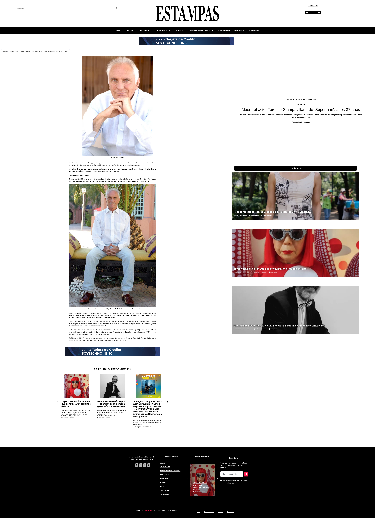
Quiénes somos (209, 512)
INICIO (5, 51)
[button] (57, 402)
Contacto (220, 512)
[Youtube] (319, 12)
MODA (118, 30)
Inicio (198, 512)
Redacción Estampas (200, 491)
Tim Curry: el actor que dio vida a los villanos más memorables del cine (147, 404)
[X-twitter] (311, 12)
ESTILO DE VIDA (162, 30)
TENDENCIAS (309, 99)
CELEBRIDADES (145, 30)
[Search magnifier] (116, 8)
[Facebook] (307, 12)
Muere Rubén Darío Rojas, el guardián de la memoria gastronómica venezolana (75, 404)
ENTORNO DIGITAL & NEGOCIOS (200, 30)
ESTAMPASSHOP (239, 30)
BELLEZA (130, 30)
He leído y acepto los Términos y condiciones (235, 481)
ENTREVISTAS (164, 475)
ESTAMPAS (149, 510)
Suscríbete (230, 512)
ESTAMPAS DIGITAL (224, 30)
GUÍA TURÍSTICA (254, 30)
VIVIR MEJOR (179, 30)
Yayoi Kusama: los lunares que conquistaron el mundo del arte (270, 268)
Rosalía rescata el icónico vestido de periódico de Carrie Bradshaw (272, 212)
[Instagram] (315, 12)
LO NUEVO (163, 482)
